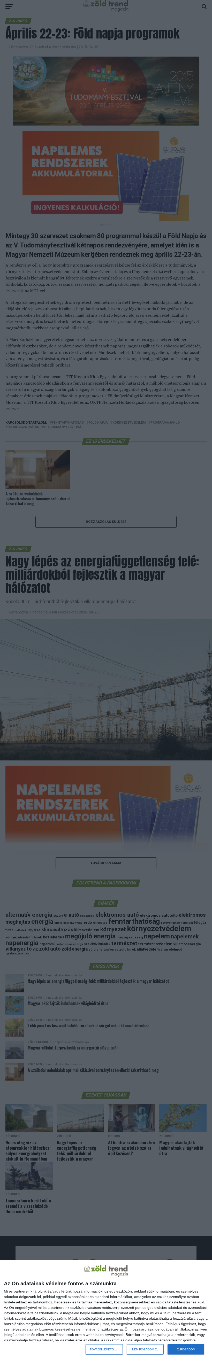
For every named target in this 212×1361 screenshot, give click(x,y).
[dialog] (106, 1310)
